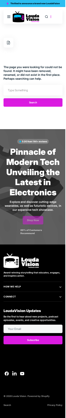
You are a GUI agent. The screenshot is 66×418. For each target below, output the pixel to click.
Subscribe (31, 340)
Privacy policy (52, 405)
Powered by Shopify (38, 396)
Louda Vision (19, 396)
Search (32, 102)
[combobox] (32, 90)
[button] (9, 17)
